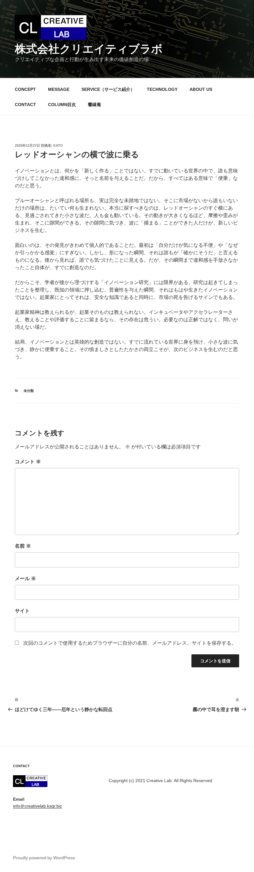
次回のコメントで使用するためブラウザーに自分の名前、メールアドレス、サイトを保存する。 (129, 643)
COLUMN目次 (62, 104)
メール (25, 578)
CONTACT (25, 104)
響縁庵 (94, 104)
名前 (23, 546)
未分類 (29, 391)
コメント (28, 461)
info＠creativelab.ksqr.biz (37, 805)
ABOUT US (201, 89)
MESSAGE (58, 89)
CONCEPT (25, 89)
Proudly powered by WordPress (44, 857)
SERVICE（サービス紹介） (108, 89)
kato (58, 145)
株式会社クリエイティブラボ (89, 48)
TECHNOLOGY (162, 89)
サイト (22, 610)
